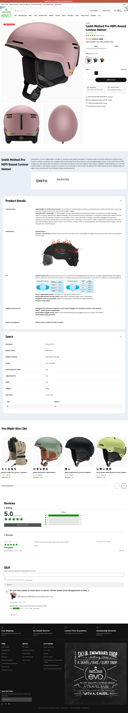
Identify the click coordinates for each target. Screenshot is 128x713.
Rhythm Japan (48, 657)
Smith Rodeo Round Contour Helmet (78, 472)
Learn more (29, 580)
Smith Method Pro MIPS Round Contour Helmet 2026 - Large (35, 596)
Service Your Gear (36, 4)
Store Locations (49, 647)
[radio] (89, 60)
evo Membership (27, 657)
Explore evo (58, 4)
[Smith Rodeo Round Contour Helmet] (80, 452)
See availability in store (114, 89)
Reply (30, 608)
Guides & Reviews (7, 670)
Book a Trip (4, 4)
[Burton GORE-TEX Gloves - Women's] (16, 452)
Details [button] (110, 100)
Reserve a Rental (25, 4)
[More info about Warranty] (52, 395)
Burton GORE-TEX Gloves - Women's (14, 472)
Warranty (4, 657)
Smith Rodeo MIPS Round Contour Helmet (111, 472)
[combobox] (37, 10)
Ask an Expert (94, 10)
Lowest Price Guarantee (9, 663)
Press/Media (26, 653)
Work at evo (26, 660)
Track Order (5, 647)
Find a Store (106, 10)
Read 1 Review (100, 35)
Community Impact (28, 650)
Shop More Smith (63, 179)
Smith (88, 23)
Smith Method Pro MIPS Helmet (44, 472)
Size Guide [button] (124, 69)
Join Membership (48, 4)
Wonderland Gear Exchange (52, 668)
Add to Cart (111, 80)
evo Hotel (47, 650)
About (25, 644)
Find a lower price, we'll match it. (73, 633)
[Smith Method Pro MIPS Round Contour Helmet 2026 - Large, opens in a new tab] (13, 595)
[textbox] (64, 575)
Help (3, 644)
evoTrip (46, 653)
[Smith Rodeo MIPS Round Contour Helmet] (111, 452)
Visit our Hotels (13, 4)
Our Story (25, 647)
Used (120, 46)
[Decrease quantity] (87, 80)
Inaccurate (36, 608)
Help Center (5, 666)
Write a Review (22, 525)
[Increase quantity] (92, 80)
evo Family (48, 644)
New (100, 46)
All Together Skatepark (51, 665)
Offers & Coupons (7, 660)
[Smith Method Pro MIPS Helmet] (48, 452)
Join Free (110, 96)
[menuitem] (15, 16)
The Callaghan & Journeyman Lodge (53, 661)
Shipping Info (5, 650)
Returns (3, 653)
